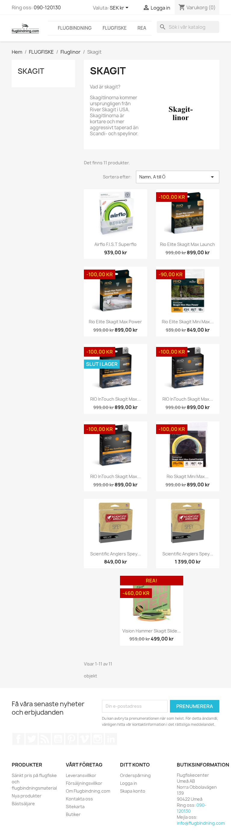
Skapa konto (132, 791)
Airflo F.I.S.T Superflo (115, 244)
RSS (45, 739)
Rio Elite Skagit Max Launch (187, 244)
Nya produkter (27, 796)
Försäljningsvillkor (84, 783)
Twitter (32, 739)
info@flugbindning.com (201, 823)
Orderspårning (135, 775)
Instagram (98, 739)
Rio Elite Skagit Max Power (115, 321)
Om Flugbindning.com (88, 791)
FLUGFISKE (115, 28)
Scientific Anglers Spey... (115, 554)
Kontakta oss (79, 799)
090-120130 (47, 7)
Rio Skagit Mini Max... (187, 476)
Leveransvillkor (81, 775)
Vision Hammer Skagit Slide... (151, 631)
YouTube (58, 739)
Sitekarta (75, 806)
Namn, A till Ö (177, 177)
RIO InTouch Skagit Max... (115, 399)
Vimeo (85, 739)
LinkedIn (111, 739)
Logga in (128, 783)
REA (141, 28)
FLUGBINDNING (75, 28)
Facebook (18, 739)
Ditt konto (135, 764)
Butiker (73, 814)
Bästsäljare (23, 803)
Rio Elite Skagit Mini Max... (188, 321)
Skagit (31, 71)
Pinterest (71, 739)
